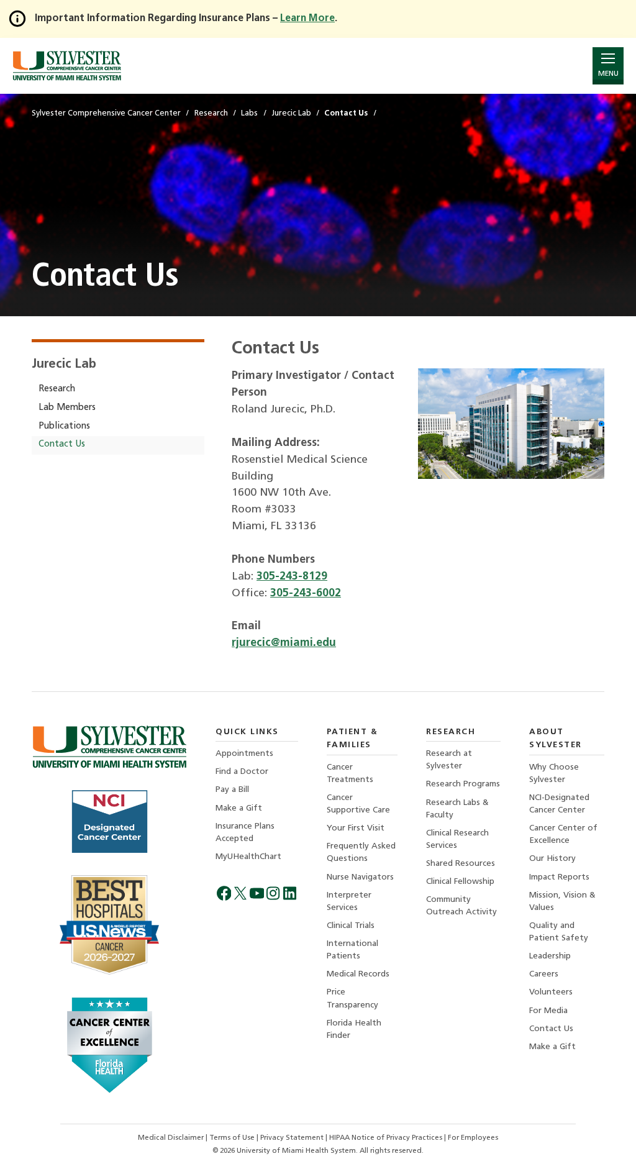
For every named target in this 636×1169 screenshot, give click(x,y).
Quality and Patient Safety (558, 932)
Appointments (244, 754)
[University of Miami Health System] (66, 65)
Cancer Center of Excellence (563, 834)
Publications (64, 426)
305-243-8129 (292, 576)
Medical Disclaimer (172, 1138)
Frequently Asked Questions (361, 852)
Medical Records (358, 974)
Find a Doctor (242, 772)
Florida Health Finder (354, 1029)
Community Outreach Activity (461, 906)
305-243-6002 (305, 593)
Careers (543, 974)
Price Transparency (352, 998)
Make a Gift (239, 808)
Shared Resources (460, 864)
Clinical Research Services (457, 839)
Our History (552, 859)
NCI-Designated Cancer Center (559, 804)
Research (57, 389)
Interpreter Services (349, 901)
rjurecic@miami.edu (284, 643)
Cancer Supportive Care (358, 804)
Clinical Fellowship (460, 882)
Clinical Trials (351, 926)
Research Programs (463, 784)
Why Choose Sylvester (554, 773)
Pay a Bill (232, 790)
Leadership (550, 956)
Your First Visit (355, 828)
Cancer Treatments (350, 773)
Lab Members (67, 407)
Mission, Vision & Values (562, 901)
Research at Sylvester (449, 760)
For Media (548, 1011)
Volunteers (551, 992)
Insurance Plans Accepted (245, 832)
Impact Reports (559, 877)
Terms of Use (233, 1138)
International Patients (352, 950)
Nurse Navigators (360, 877)
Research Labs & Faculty (457, 809)
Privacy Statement (292, 1138)
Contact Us (62, 444)
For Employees (473, 1138)
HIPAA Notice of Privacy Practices (386, 1138)
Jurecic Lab (64, 364)
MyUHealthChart (248, 857)
